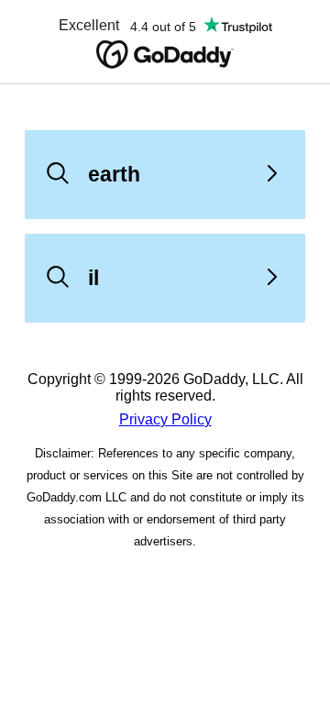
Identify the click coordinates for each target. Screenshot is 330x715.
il (93, 278)
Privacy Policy (165, 419)
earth (114, 174)
